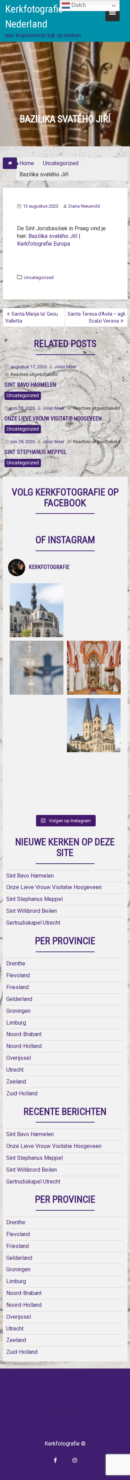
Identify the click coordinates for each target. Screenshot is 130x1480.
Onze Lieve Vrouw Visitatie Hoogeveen (54, 887)
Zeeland (16, 1081)
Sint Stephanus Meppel (34, 899)
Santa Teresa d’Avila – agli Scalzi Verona (96, 317)
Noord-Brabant (24, 1034)
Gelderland (19, 999)
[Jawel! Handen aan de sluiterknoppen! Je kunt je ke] (36, 725)
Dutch (78, 5)
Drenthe (15, 963)
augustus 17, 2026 (28, 366)
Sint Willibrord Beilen (31, 911)
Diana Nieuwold (84, 206)
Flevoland (18, 975)
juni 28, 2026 (22, 408)
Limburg (16, 1022)
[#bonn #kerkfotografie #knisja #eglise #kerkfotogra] (94, 725)
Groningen (18, 1011)
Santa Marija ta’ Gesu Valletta (31, 317)
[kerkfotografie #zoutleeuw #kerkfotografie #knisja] (36, 610)
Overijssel (18, 1058)
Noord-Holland (24, 1046)
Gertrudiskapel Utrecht (33, 922)
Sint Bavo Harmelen (30, 875)
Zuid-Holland (21, 1093)
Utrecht (15, 1069)
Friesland (17, 987)
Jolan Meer (65, 366)
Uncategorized (39, 277)
